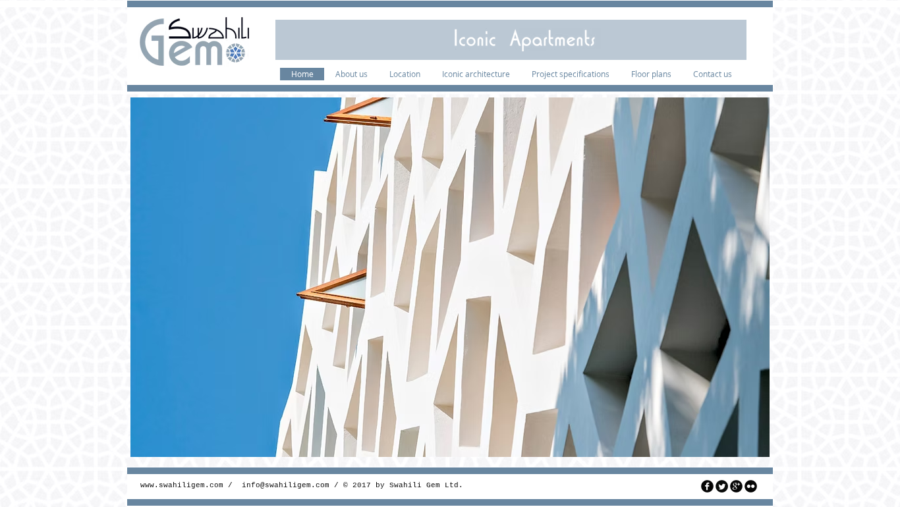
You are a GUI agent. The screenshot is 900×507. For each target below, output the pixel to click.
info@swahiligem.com (285, 485)
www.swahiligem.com (181, 485)
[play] (749, 437)
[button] (450, 277)
